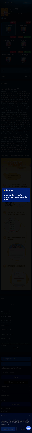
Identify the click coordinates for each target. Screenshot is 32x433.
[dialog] (16, 195)
